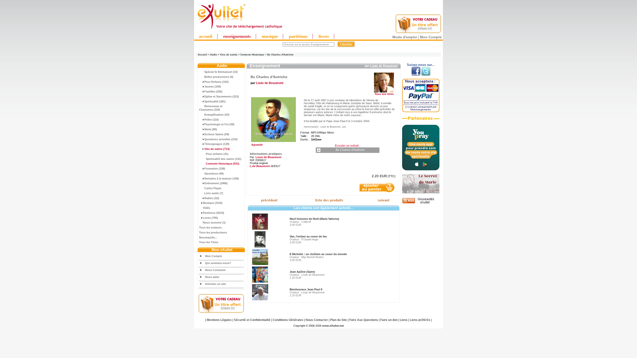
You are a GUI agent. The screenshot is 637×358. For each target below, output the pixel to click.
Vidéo (206, 207)
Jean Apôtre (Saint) (302, 271)
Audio (213, 54)
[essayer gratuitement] (418, 33)
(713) (217, 148)
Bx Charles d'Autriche (280, 54)
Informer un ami (215, 283)
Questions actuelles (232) (221, 139)
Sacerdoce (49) (214, 173)
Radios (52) (211, 198)
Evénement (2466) (216, 183)
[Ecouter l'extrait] (420, 120)
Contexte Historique (252, 54)
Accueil (202, 54)
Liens (404, 320)
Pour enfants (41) (217, 153)
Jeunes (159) (212, 86)
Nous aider (212, 276)
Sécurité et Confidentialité (252, 320)
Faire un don (389, 320)
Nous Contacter (215, 269)
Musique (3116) (212, 202)
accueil (205, 36)
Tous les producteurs (213, 232)
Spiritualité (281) (215, 101)
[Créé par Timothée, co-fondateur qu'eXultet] (420, 169)
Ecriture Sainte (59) (216, 134)
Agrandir (256, 144)
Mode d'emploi (404, 37)
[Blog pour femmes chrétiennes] (420, 192)
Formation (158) (214, 168)
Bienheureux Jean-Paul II (306, 289)
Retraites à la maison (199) (221, 178)
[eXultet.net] (239, 29)
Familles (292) (213, 91)
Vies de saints (228, 54)
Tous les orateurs (210, 227)
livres (323, 36)
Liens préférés (420, 320)
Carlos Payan (212, 188)
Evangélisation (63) (216, 114)
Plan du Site (338, 320)
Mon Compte (431, 37)
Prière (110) (211, 119)
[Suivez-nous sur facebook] (416, 75)
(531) (222, 163)
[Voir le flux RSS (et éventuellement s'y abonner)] (420, 203)
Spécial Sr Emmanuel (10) (221, 71)
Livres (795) (210, 217)
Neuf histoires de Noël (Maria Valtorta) (314, 218)
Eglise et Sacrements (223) (221, 96)
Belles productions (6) (218, 76)
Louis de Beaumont (384, 66)
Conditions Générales (288, 320)
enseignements (237, 36)
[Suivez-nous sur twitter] (425, 75)
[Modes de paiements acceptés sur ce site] (420, 111)
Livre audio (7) (213, 193)
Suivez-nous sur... (421, 65)
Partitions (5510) (213, 212)
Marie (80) (210, 129)
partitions (298, 36)
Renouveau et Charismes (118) (210, 108)
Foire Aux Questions (363, 320)
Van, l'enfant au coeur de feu (308, 236)
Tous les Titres (208, 242)
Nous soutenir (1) (214, 222)
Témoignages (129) (216, 143)
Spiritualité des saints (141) (223, 158)
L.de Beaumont (260, 166)
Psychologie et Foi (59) (219, 124)
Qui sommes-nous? (218, 263)
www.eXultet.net (333, 325)
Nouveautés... (208, 237)
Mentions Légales (219, 320)
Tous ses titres (384, 93)
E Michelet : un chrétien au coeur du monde (318, 254)
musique (270, 36)
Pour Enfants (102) (216, 81)
